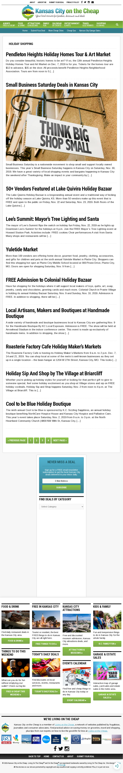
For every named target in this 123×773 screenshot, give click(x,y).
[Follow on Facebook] (82, 2)
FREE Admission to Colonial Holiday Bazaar (49, 280)
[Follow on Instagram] (89, 2)
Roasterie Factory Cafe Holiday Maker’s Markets (53, 347)
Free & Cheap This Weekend (15, 693)
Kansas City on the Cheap (61, 12)
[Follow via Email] (92, 2)
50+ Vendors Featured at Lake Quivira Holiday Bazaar (59, 189)
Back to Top (34, 756)
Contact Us (58, 756)
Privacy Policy (73, 2)
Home (46, 756)
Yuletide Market (21, 250)
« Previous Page (17, 441)
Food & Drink (15, 640)
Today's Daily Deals (45, 691)
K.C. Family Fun (106, 643)
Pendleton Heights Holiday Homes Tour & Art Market (58, 55)
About (32, 2)
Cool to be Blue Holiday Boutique (38, 404)
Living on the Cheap (64, 724)
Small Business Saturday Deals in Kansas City (52, 85)
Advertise (42, 2)
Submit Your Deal (56, 2)
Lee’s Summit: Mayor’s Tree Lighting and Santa (52, 219)
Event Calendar (75, 700)
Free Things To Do (45, 644)
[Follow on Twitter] (85, 2)
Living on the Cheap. (98, 731)
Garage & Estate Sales (107, 696)
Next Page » (60, 441)
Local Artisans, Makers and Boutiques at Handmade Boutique (57, 313)
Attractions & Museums (77, 651)
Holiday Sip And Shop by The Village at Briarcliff (54, 374)
